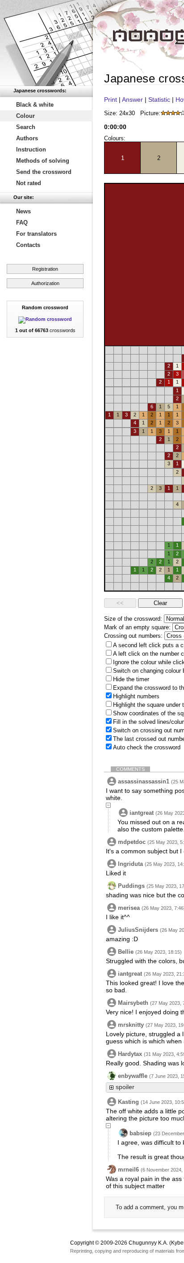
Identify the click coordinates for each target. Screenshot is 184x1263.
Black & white (35, 104)
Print (110, 99)
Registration (45, 269)
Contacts (28, 245)
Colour (25, 115)
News (23, 211)
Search (25, 127)
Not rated (28, 183)
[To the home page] (46, 43)
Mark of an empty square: (137, 627)
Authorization (45, 283)
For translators (36, 233)
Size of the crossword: (133, 618)
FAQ (22, 222)
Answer (132, 99)
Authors (27, 138)
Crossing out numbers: (133, 635)
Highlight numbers (136, 696)
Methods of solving (42, 160)
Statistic (159, 99)
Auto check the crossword (146, 747)
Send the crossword (43, 172)
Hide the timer (131, 679)
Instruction (31, 149)
